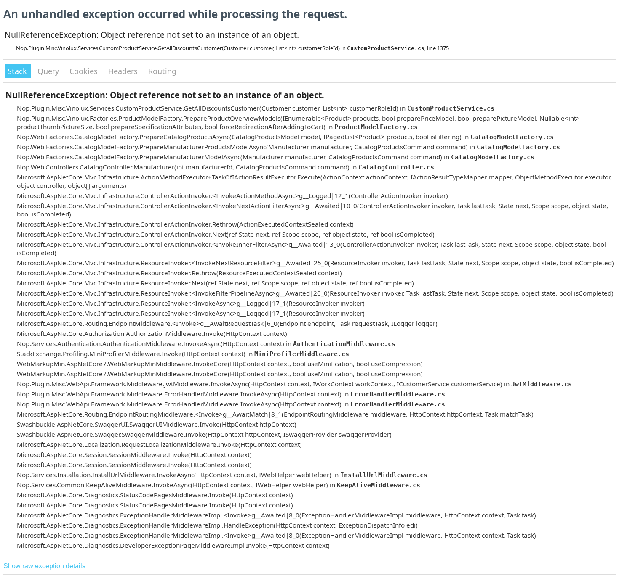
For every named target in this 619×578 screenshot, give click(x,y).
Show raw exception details (44, 566)
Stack (18, 71)
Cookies (84, 71)
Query (49, 71)
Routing (162, 71)
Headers (124, 71)
